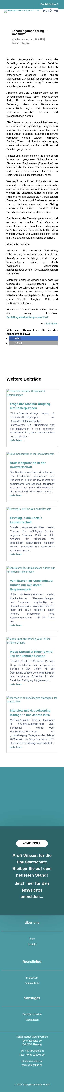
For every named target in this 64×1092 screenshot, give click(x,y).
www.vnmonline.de (32, 1064)
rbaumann (22, 39)
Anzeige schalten (32, 1014)
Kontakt (32, 944)
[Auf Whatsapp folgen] (15, 4)
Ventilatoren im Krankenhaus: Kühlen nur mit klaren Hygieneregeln (31, 585)
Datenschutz (32, 983)
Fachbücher (48, 4)
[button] (15, 338)
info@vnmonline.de (32, 1061)
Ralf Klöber (51, 323)
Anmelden (30, 843)
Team (32, 938)
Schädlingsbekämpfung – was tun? (27, 317)
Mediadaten (32, 1019)
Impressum (32, 977)
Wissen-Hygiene (21, 43)
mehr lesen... (17, 440)
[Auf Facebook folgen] (7, 4)
